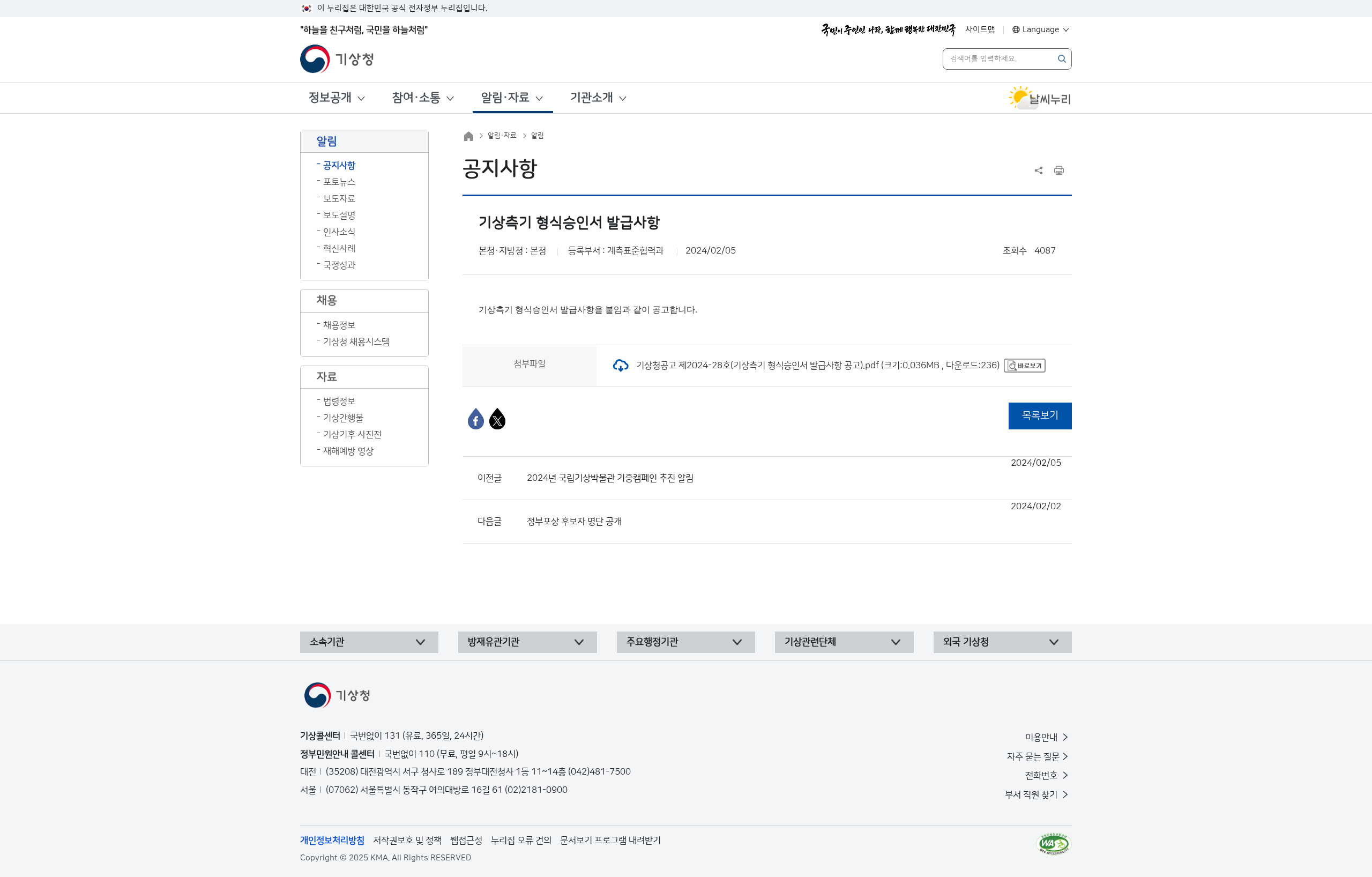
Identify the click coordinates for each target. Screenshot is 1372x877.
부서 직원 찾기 (1032, 795)
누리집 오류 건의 (521, 840)
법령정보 (339, 401)
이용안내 (1042, 737)
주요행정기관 (652, 642)
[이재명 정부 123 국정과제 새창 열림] (889, 30)
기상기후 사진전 (352, 435)
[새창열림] (1040, 98)
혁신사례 (339, 249)
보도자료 (339, 199)
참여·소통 (416, 98)
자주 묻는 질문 (1033, 757)
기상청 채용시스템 (356, 342)
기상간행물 (343, 418)
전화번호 (1042, 776)
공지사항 (339, 165)
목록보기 (1040, 415)
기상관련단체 (810, 642)
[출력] (1059, 170)
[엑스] (497, 418)
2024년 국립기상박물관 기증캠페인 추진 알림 (794, 470)
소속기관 (327, 642)
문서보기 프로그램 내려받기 (610, 840)
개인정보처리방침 (332, 840)
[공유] (1038, 170)
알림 (537, 135)
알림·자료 (505, 98)
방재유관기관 (493, 642)
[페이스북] (476, 418)
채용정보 (339, 325)
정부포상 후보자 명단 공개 (794, 514)
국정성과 (339, 265)
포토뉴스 (339, 182)
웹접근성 (466, 840)
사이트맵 (980, 29)
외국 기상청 (966, 642)
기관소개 (591, 98)
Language (1041, 29)
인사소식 (339, 232)
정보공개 (330, 98)
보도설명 (339, 215)
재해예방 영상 (348, 451)
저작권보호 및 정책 (407, 840)
